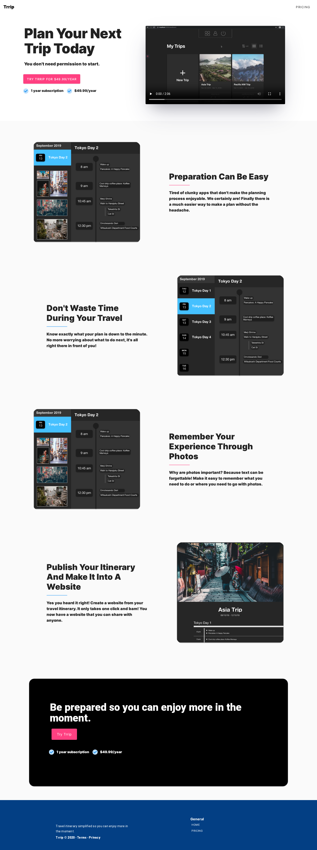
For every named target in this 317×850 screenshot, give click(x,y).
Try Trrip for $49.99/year (52, 79)
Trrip (60, 837)
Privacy (94, 837)
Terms (82, 837)
